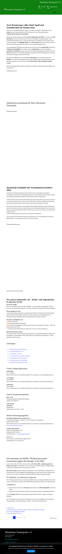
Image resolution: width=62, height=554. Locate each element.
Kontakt (43, 6)
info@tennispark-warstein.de (12, 539)
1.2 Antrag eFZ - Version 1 (15, 353)
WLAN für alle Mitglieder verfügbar (16, 511)
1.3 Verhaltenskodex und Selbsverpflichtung (19, 356)
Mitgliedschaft (53, 6)
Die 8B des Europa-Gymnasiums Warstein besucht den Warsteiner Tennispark (26, 509)
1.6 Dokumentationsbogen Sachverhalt (18, 362)
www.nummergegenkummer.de (22, 434)
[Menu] (54, 12)
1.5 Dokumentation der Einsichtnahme (18, 360)
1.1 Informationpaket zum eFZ (16, 351)
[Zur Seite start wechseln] (6, 517)
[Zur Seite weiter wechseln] (26, 517)
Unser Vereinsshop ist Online (14, 513)
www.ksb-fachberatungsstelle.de (14, 425)
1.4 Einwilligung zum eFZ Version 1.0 (18, 358)
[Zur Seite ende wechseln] (29, 517)
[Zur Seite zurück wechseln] (9, 517)
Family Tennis (10, 508)
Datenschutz (13, 542)
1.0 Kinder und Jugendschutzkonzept (18, 349)
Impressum (7, 542)
